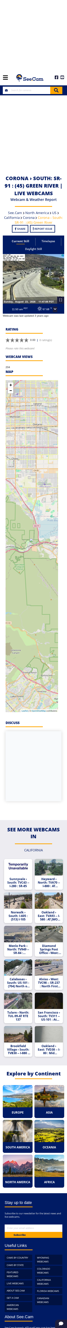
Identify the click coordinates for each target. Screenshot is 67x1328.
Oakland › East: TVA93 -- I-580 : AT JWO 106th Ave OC (49, 916)
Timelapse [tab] (48, 241)
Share (20, 229)
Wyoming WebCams (43, 1259)
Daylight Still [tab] (33, 249)
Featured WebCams (12, 1274)
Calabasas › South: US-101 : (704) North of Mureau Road (18, 982)
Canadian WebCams (43, 1300)
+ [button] (10, 385)
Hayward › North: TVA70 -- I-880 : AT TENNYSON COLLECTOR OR (49, 882)
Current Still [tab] (20, 241)
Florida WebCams (48, 1291)
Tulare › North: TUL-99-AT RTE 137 (18, 1016)
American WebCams (13, 1307)
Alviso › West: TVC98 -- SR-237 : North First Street (49, 982)
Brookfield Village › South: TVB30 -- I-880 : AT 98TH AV (18, 1049)
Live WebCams (15, 1283)
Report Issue (43, 229)
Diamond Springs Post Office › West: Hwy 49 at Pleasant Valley (49, 949)
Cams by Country (17, 1257)
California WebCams (44, 1281)
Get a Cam (13, 1297)
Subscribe (20, 1235)
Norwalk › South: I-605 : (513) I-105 (18, 916)
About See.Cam (16, 1290)
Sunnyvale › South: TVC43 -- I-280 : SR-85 (18, 882)
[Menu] (5, 78)
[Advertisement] (33, 35)
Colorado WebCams (43, 1270)
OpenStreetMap (38, 710)
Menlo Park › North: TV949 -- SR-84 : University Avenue (18, 949)
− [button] (10, 390)
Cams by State (15, 1265)
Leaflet (25, 710)
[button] (55, 309)
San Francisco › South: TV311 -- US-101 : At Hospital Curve (49, 1016)
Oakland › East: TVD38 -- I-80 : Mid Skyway (49, 1049)
